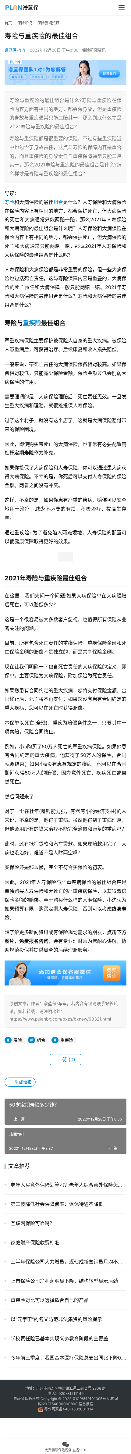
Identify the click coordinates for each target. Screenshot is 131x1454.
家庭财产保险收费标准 (34, 1242)
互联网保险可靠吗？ (32, 1223)
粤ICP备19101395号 (89, 1398)
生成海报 (22, 1082)
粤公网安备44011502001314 (68, 1409)
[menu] (121, 7)
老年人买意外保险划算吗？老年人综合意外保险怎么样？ (67, 1185)
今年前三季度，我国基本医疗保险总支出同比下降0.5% (67, 1358)
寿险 (9, 202)
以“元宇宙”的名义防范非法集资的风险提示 (55, 1319)
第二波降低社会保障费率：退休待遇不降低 (56, 1204)
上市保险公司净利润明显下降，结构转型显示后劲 (63, 1281)
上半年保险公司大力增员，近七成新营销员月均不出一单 (67, 1262)
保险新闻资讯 (94, 50)
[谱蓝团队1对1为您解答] (65, 62)
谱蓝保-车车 (15, 50)
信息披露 (86, 1404)
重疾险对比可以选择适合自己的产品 (49, 1300)
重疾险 (32, 323)
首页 (8, 23)
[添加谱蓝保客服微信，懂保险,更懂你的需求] (65, 965)
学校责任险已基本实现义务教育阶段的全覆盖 (58, 1338)
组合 (58, 202)
